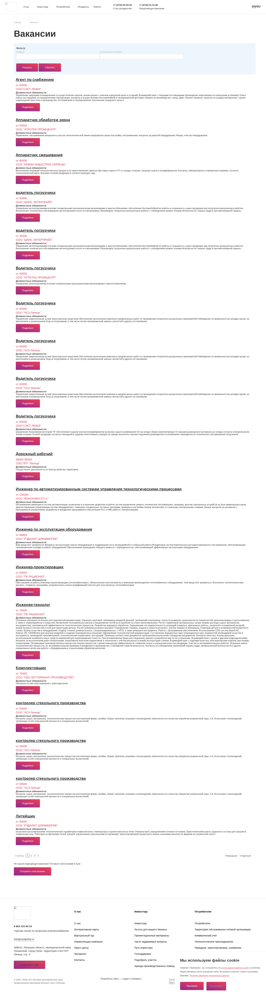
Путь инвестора (143, 947)
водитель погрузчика (35, 192)
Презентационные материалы (151, 935)
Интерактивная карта (86, 929)
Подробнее (28, 107)
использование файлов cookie (235, 968)
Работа (97, 7)
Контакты (79, 960)
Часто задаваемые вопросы (150, 941)
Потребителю (63, 7)
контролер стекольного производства (51, 702)
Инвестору (42, 7)
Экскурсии (80, 954)
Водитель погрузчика (36, 267)
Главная (17, 22)
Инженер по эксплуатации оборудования (54, 529)
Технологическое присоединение (214, 941)
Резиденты (83, 7)
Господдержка (142, 954)
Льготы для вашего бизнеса (150, 929)
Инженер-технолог (33, 604)
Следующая (245, 856)
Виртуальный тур (84, 935)
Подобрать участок (145, 960)
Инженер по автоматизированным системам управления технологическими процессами (99, 488)
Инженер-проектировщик (40, 566)
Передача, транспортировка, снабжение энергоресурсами (218, 950)
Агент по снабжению (35, 79)
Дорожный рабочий (34, 453)
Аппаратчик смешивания (39, 154)
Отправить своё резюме (32, 871)
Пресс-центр (81, 947)
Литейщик (25, 815)
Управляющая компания (88, 941)
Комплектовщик (31, 667)
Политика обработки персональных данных (209, 975)
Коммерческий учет (206, 935)
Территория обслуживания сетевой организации (223, 929)
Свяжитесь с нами (29, 965)
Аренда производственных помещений (157, 966)
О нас (26, 7)
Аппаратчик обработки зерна (43, 119)
